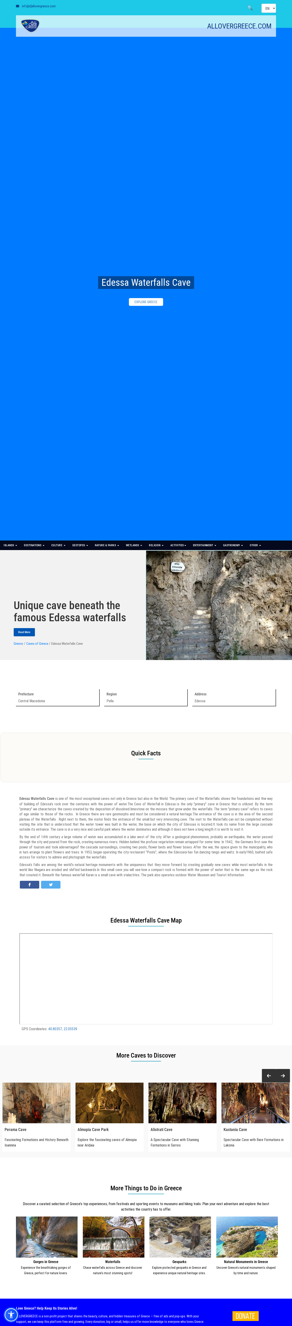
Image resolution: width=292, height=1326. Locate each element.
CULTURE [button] (57, 545)
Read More (24, 632)
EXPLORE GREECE (146, 302)
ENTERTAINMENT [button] (203, 545)
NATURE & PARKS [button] (106, 545)
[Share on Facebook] (29, 885)
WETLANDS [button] (133, 545)
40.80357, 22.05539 (62, 1029)
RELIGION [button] (155, 545)
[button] (269, 1076)
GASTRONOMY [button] (232, 545)
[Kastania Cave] (255, 1102)
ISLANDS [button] (9, 545)
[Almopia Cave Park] (109, 1102)
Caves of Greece (37, 643)
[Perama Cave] (36, 1102)
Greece (18, 643)
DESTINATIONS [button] (33, 545)
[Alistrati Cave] (182, 1102)
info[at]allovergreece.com (39, 6)
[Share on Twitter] (50, 885)
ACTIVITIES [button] (177, 545)
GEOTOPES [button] (79, 545)
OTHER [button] (254, 545)
